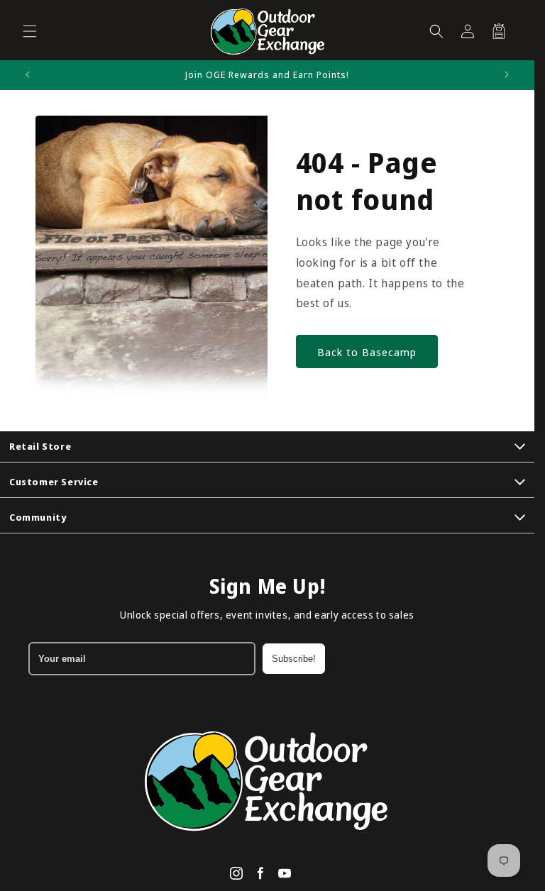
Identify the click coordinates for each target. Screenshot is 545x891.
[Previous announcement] (27, 74)
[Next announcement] (506, 74)
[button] (29, 31)
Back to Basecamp (367, 352)
